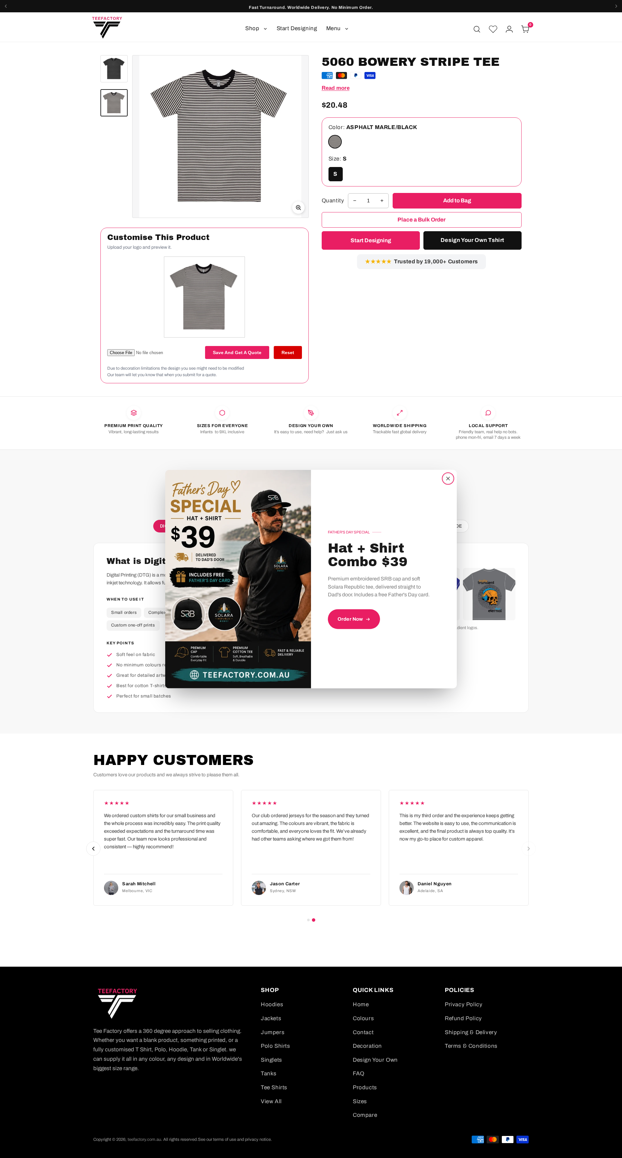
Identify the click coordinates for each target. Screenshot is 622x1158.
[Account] (509, 29)
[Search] (477, 29)
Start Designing (297, 28)
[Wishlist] (493, 29)
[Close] (448, 478)
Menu (333, 28)
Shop (252, 28)
